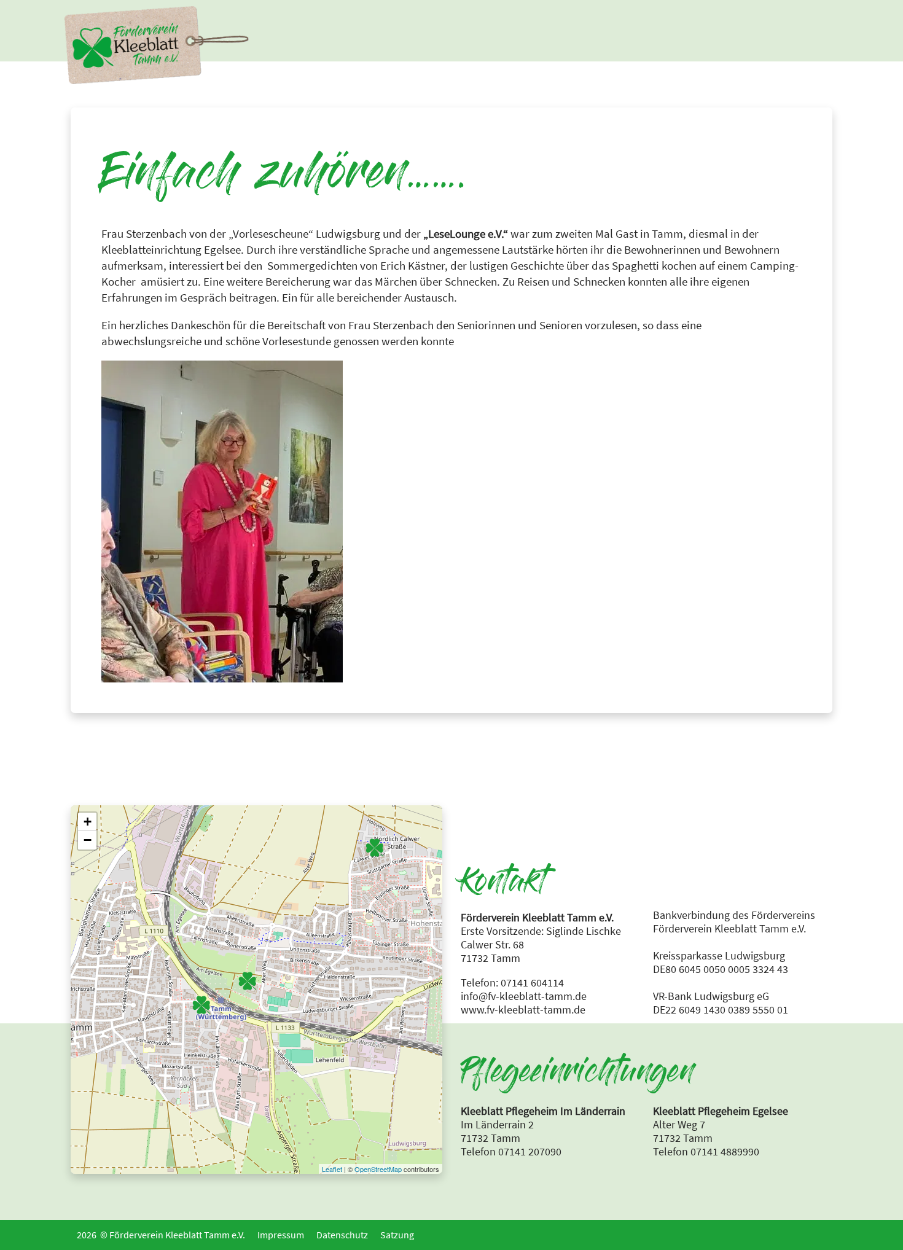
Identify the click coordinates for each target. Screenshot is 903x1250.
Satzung (397, 1235)
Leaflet (332, 1169)
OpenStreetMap (378, 1169)
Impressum (280, 1235)
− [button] (88, 840)
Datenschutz (342, 1235)
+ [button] (88, 821)
